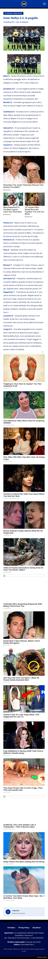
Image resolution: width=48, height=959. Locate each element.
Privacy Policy (24, 928)
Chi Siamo (11, 928)
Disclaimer (37, 928)
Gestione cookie (42, 957)
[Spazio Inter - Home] (24, 3)
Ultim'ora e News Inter (13, 13)
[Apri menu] (44, 4)
